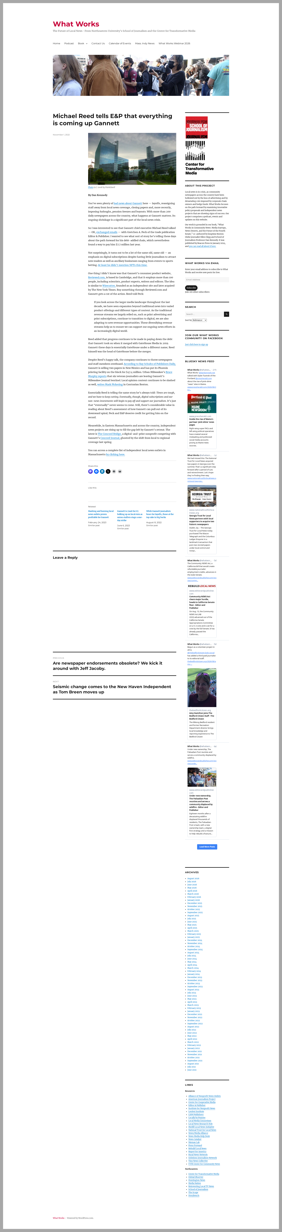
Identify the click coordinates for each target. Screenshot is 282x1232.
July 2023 (191, 993)
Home (56, 43)
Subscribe (191, 288)
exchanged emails (106, 232)
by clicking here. (115, 454)
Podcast (69, 43)
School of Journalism (198, 1189)
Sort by (188, 320)
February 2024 (194, 971)
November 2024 (194, 943)
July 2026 (191, 881)
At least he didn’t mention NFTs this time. (122, 265)
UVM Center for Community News (204, 1164)
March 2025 (193, 931)
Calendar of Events (120, 43)
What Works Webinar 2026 (174, 43)
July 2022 (191, 1030)
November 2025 (194, 906)
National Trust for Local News (202, 1130)
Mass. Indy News (145, 43)
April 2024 (192, 965)
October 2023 (193, 983)
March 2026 (193, 894)
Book (81, 43)
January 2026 (193, 900)
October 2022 (193, 1020)
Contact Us (98, 43)
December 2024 (194, 940)
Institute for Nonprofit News (201, 1108)
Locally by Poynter (196, 1117)
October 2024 (193, 946)
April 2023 (192, 1002)
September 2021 (194, 1060)
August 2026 (193, 878)
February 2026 (194, 897)
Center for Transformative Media (203, 1174)
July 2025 (191, 918)
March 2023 (193, 1005)
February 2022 (194, 1045)
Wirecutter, (109, 285)
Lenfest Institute (196, 1111)
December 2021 (194, 1051)
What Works (76, 24)
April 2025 (192, 928)
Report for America (197, 1151)
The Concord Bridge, (110, 433)
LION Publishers (196, 1114)
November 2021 (194, 1054)
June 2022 (192, 1033)
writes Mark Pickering (110, 384)
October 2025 (193, 909)
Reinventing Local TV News (201, 1186)
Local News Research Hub (200, 1124)
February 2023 (194, 1008)
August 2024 (193, 952)
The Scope (193, 1192)
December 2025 (194, 903)
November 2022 (194, 1017)
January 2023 (193, 1011)
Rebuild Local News (197, 1148)
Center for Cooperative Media (201, 1102)
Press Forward (195, 1145)
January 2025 (193, 937)
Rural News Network (198, 1155)
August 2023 (193, 989)
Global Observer (195, 1177)
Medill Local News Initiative (201, 1127)
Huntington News (196, 1180)
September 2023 (195, 986)
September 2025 (195, 912)
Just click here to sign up (196, 344)
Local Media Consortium (199, 1121)
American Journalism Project (201, 1099)
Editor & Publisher (196, 1105)
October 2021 (193, 1057)
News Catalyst (194, 1139)
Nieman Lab (194, 1142)
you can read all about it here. (202, 246)
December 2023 (194, 977)
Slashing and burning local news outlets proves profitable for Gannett (101, 514)
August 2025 (193, 915)
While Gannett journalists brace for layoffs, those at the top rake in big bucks (160, 514)
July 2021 (191, 1067)
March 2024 (193, 968)
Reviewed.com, (96, 277)
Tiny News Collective (198, 1161)
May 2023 (191, 999)
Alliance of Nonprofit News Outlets (204, 1096)
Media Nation (194, 1183)
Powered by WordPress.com (80, 1218)
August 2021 (193, 1064)
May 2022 (192, 1036)
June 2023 (192, 996)
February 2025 (194, 934)
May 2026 (192, 888)
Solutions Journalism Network (202, 1158)
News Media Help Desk (199, 1136)
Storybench (193, 1195)
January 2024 (193, 974)
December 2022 (194, 1014)
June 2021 (192, 1070)
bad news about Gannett (128, 203)
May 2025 (192, 925)
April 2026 (192, 891)
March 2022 (193, 1042)
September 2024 (195, 949)
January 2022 (193, 1048)
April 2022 (192, 1039)
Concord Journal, (110, 437)
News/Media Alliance (198, 1133)
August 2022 (193, 1026)
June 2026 (192, 884)
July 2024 (191, 955)
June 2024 (192, 959)
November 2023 (194, 980)
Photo (90, 187)
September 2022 (195, 1023)
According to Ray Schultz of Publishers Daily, (150, 363)
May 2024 (192, 962)
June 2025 (192, 922)
